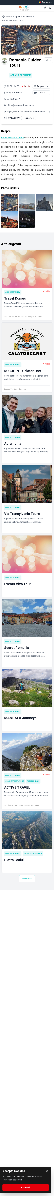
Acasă (9, 16)
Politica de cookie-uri (12, 1180)
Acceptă (25, 1187)
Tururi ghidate (33, 781)
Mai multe (27, 878)
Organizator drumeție (14, 781)
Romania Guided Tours (12, 137)
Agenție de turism (23, 16)
